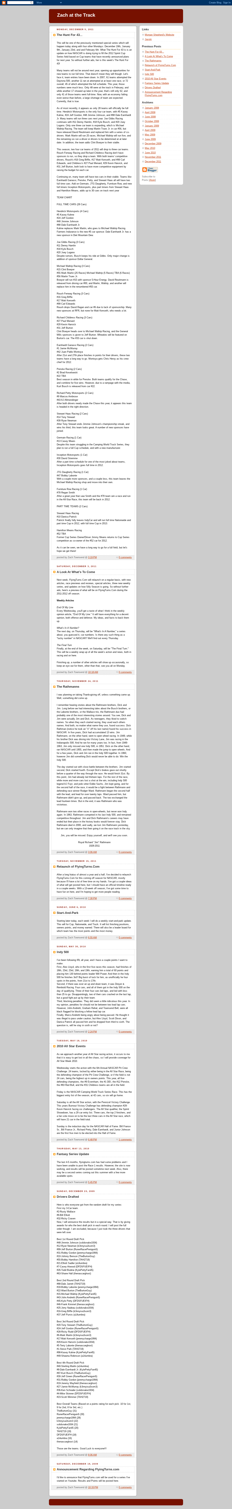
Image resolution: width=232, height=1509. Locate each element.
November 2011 (153, 157)
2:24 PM (92, 1031)
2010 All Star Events (155, 78)
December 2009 (153, 143)
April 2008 (150, 112)
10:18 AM (93, 672)
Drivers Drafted (153, 87)
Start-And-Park (152, 70)
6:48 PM (92, 1139)
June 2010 (150, 152)
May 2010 (150, 148)
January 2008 (152, 108)
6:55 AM (92, 937)
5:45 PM (92, 1182)
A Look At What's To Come (159, 56)
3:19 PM (92, 557)
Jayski (148, 39)
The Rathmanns (153, 60)
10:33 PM (93, 1487)
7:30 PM (92, 898)
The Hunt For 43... (154, 52)
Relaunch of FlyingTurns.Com (160, 65)
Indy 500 (149, 74)
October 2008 (152, 121)
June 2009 (150, 139)
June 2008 (150, 117)
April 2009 (150, 130)
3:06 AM (92, 852)
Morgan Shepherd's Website (159, 35)
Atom (152, 180)
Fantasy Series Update (157, 83)
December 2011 (153, 161)
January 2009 (152, 126)
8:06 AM (92, 1455)
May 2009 (150, 135)
